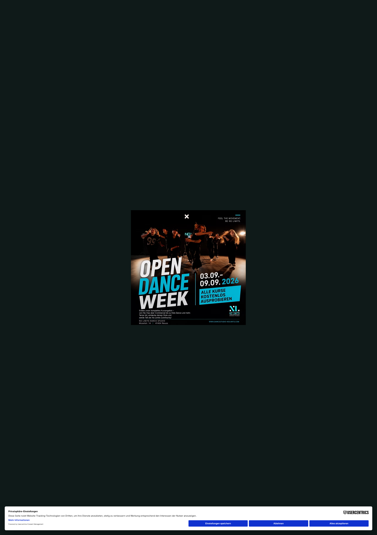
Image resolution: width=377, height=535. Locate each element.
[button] (187, 216)
